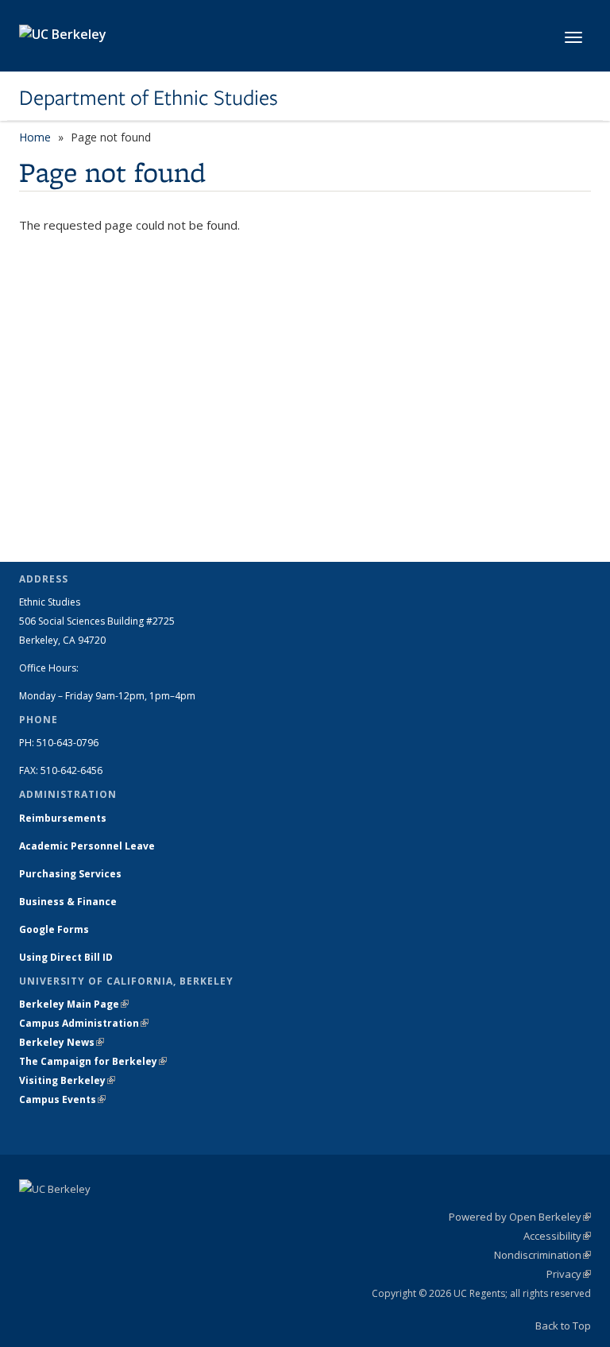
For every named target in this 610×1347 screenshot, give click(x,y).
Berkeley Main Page (74, 1004)
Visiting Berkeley (67, 1080)
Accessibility (557, 1236)
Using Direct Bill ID (67, 957)
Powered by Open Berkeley (520, 1217)
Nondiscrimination (542, 1255)
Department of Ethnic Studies (148, 97)
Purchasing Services (70, 874)
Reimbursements (62, 818)
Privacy (568, 1274)
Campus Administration (84, 1023)
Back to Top (563, 1325)
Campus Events (62, 1099)
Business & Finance (68, 901)
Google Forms (55, 929)
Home (35, 137)
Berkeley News (61, 1042)
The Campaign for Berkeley (93, 1061)
